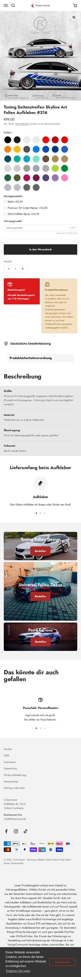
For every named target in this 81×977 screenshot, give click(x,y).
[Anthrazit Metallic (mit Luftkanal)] (27, 149)
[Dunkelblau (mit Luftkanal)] (55, 149)
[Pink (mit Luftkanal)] (27, 178)
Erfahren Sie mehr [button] (18, 971)
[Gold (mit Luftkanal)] (55, 159)
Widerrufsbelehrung (15, 775)
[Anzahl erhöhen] (22, 269)
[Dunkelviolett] (46, 178)
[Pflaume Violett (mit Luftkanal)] (36, 178)
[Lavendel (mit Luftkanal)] (55, 178)
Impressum (10, 762)
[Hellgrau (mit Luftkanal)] (8, 168)
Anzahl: (8, 261)
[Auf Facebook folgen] (6, 831)
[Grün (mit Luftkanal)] (65, 168)
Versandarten (11, 781)
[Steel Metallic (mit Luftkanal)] (27, 187)
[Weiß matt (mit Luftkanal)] (36, 140)
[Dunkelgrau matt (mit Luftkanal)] (46, 168)
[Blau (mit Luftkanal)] (46, 149)
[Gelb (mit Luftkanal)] (17, 149)
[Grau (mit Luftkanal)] (17, 168)
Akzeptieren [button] (62, 962)
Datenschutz (10, 768)
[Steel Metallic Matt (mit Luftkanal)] (36, 187)
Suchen (8, 749)
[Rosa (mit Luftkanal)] (65, 178)
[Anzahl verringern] (8, 269)
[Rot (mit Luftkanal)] (46, 140)
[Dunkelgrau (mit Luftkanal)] (27, 168)
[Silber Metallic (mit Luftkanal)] (8, 187)
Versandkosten (22, 123)
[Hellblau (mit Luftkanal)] (36, 149)
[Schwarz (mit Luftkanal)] (8, 140)
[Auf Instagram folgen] (15, 831)
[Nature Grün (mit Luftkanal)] (55, 168)
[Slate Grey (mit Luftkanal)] (36, 168)
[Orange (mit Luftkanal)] (8, 149)
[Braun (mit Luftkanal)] (46, 159)
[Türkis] (17, 159)
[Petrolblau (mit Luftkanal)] (8, 159)
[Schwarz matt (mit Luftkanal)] (17, 140)
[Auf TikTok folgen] (25, 831)
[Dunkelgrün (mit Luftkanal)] (8, 178)
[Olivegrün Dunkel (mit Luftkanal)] (17, 178)
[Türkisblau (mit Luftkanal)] (27, 159)
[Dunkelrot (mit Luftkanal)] (55, 140)
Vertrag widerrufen (14, 788)
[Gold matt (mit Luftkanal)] (65, 159)
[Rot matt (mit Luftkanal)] (65, 140)
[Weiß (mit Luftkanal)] (27, 140)
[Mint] (36, 159)
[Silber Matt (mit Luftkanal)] (17, 187)
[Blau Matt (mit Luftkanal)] (65, 149)
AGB (6, 755)
